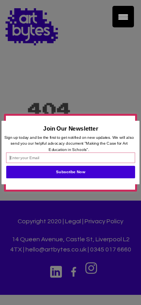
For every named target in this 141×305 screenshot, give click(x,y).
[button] (70, 128)
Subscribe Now (70, 172)
